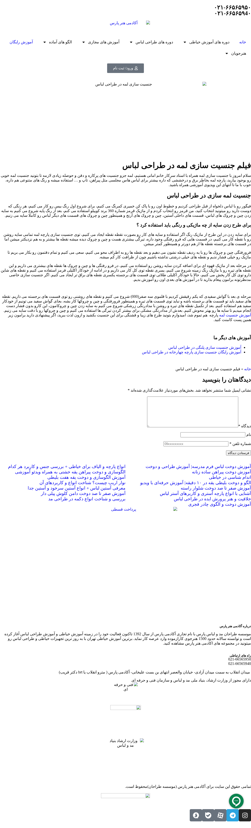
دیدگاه (244, 426)
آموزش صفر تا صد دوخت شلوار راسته (216, 488)
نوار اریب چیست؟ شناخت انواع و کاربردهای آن (82, 482)
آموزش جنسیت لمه (235, 315)
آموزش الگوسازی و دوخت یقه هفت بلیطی (86, 477)
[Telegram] (232, 815)
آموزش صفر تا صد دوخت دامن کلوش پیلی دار (83, 493)
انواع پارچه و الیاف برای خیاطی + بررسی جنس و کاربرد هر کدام (67, 466)
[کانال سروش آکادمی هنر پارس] (196, 815)
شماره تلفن (240, 444)
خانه (242, 42)
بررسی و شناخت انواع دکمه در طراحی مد (87, 498)
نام (248, 434)
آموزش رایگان (21, 42)
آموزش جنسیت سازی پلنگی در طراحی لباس (204, 347)
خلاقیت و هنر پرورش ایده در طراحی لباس (212, 498)
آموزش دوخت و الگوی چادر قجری (219, 504)
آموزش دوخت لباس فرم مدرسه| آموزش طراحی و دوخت (198, 466)
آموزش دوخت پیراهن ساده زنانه (221, 471)
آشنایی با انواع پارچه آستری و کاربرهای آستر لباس (205, 493)
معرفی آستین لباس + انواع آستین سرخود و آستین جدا (77, 488)
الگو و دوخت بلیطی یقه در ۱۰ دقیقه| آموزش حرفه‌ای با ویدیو (195, 482)
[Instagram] (245, 815)
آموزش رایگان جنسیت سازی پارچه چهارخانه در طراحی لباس (191, 352)
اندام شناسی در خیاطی (230, 477)
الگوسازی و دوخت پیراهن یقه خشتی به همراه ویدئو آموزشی (70, 471)
